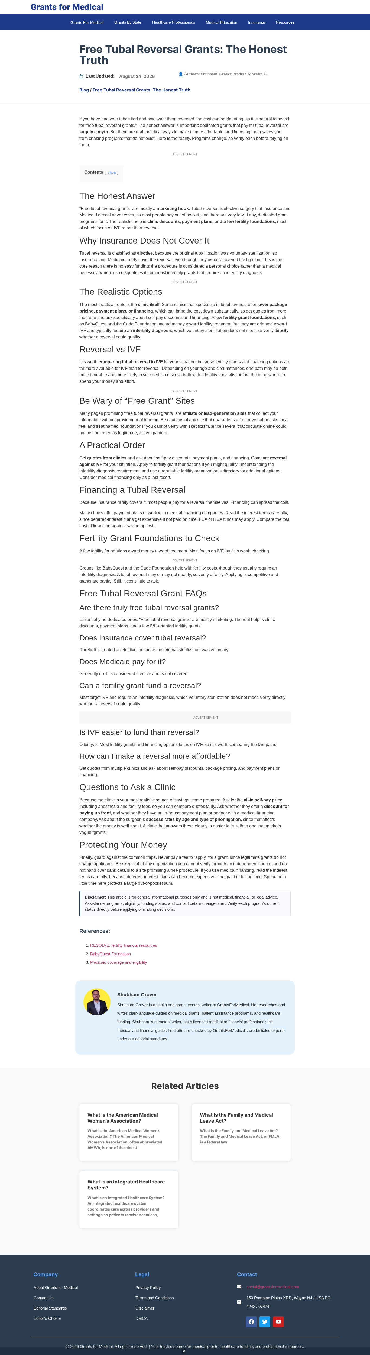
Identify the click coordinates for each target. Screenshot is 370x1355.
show (112, 172)
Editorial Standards (50, 1308)
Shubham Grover (216, 74)
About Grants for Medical (56, 1287)
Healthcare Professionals (173, 22)
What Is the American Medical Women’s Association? (122, 1118)
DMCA (141, 1318)
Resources (285, 22)
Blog (84, 90)
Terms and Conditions (154, 1297)
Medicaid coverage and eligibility (118, 962)
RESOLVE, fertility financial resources (123, 945)
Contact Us (44, 1297)
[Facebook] (251, 1321)
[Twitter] (264, 1321)
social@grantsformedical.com (272, 1286)
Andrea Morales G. (250, 74)
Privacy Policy (148, 1287)
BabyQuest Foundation (110, 954)
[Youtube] (278, 1321)
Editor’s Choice (47, 1318)
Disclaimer (144, 1308)
